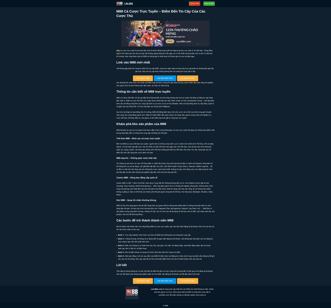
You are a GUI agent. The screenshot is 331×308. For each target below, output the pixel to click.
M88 (118, 50)
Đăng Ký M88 (209, 3)
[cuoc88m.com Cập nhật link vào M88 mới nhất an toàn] (124, 4)
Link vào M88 (194, 3)
